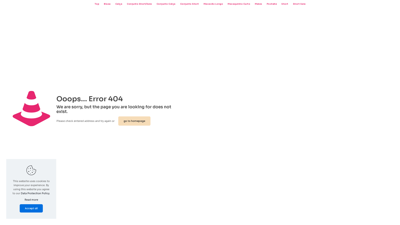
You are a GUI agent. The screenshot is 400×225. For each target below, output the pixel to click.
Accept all (31, 208)
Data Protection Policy (35, 193)
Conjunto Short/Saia (139, 3)
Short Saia (299, 3)
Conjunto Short (189, 3)
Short (284, 3)
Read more (31, 199)
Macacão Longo (213, 3)
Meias (258, 3)
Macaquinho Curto (239, 3)
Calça (118, 3)
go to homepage (134, 121)
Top (97, 3)
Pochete (272, 3)
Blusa (107, 3)
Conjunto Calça (166, 3)
